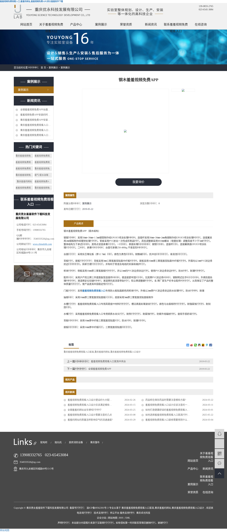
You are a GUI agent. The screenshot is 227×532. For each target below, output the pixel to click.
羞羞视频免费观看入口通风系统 (43, 162)
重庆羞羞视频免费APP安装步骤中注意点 (36, 120)
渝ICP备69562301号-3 (98, 508)
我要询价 (138, 182)
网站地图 (113, 518)
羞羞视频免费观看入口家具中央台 (108, 361)
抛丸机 (58, 442)
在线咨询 (201, 24)
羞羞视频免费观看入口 (24, 187)
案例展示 (101, 24)
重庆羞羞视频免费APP (24, 175)
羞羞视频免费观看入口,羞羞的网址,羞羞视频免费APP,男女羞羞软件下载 (31, 1)
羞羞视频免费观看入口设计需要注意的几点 (90, 415)
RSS (121, 518)
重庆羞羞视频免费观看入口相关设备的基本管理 (36, 135)
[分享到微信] (195, 345)
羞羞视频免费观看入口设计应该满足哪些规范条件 (93, 405)
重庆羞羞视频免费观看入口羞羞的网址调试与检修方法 (36, 125)
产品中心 (76, 24)
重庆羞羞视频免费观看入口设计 (24, 155)
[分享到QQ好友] (199, 345)
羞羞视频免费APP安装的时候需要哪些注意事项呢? (36, 114)
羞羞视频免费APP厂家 (43, 181)
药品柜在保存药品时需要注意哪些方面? (165, 400)
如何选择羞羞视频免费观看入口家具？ (169, 415)
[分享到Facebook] (210, 345)
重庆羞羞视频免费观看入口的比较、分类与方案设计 (36, 130)
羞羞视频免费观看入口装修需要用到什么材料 (168, 420)
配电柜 (44, 442)
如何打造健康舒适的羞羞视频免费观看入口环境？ (173, 410)
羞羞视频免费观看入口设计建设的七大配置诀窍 (92, 400)
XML (127, 518)
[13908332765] (219, 443)
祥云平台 (114, 513)
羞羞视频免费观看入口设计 (43, 155)
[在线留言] (219, 463)
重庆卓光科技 (143, 513)
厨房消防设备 (76, 442)
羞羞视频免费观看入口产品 (24, 168)
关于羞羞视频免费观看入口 (51, 25)
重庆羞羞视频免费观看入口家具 (43, 168)
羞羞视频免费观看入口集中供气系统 (24, 162)
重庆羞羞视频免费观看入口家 (43, 187)
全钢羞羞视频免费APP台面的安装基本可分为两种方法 (36, 109)
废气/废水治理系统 (43, 175)
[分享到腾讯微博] (207, 345)
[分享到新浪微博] (191, 345)
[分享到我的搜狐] (203, 345)
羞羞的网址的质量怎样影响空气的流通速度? (90, 420)
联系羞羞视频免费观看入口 (176, 25)
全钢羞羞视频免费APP (99, 369)
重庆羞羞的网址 (24, 181)
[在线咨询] (219, 433)
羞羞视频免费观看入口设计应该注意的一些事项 (169, 405)
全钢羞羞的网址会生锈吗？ (85, 410)
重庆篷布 (95, 442)
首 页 (43, 67)
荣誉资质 (126, 24)
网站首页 (26, 24)
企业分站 (101, 518)
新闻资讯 (151, 24)
